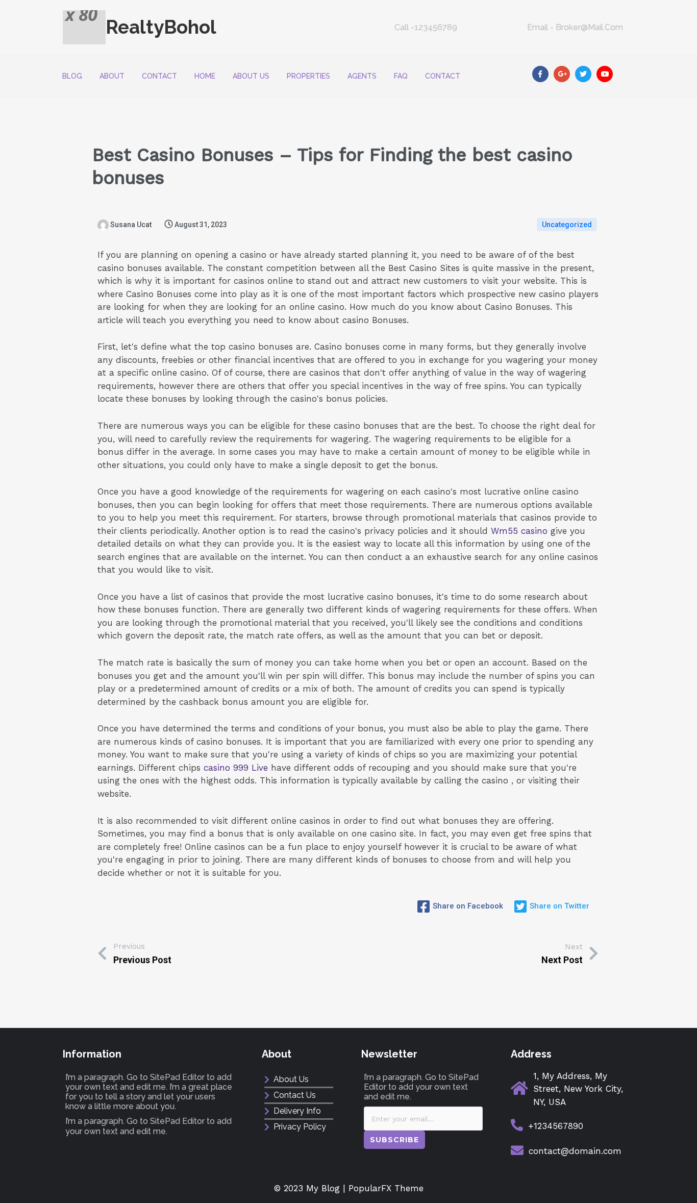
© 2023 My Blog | (311, 1188)
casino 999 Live (236, 768)
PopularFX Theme (386, 1188)
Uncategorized (567, 224)
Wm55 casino (519, 531)
